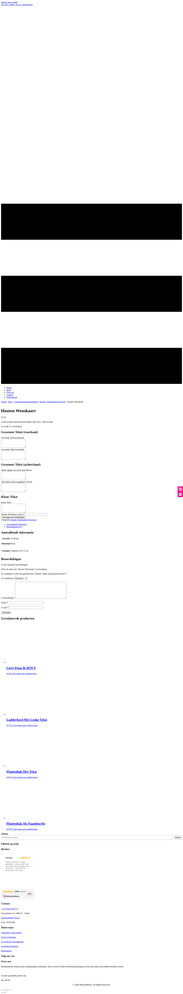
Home (3, 402)
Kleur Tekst (6, 502)
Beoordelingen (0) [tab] (14, 527)
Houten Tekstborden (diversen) (53, 402)
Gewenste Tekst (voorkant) (12, 438)
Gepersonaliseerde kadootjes (26, 402)
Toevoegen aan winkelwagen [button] (24, 673)
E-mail (4, 607)
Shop (10, 402)
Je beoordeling (8, 598)
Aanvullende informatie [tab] (16, 524)
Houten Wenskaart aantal (11, 514)
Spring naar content (9, 2)
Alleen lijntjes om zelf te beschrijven (16, 470)
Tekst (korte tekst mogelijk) (16, 482)
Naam (4, 602)
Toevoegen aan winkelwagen (13, 517)
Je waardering (7, 578)
